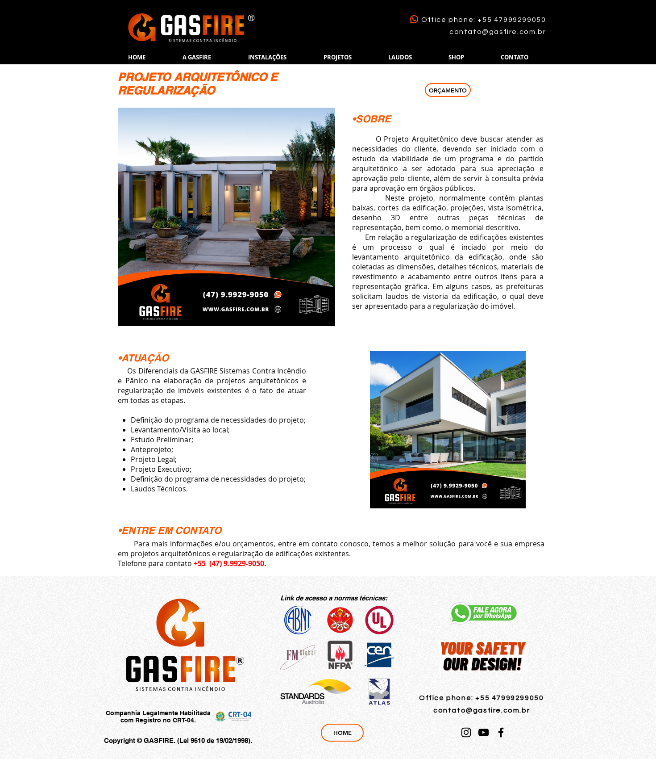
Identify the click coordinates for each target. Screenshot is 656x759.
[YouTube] (483, 732)
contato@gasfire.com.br (497, 31)
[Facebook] (500, 732)
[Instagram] (466, 732)
